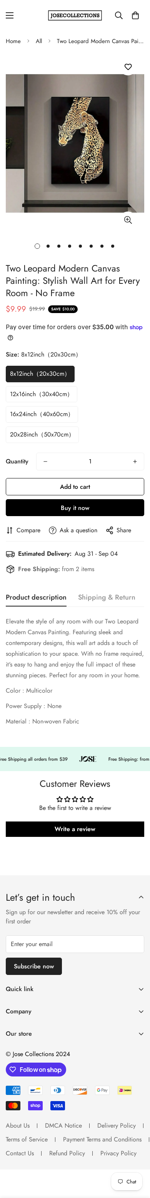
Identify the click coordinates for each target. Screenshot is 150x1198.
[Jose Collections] (75, 15)
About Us (18, 1125)
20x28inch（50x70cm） (42, 434)
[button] (135, 15)
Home (13, 41)
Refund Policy (67, 1153)
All (39, 41)
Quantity (17, 461)
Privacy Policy (118, 1153)
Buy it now (75, 507)
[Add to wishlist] (128, 66)
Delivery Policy (116, 1125)
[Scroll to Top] (136, 1157)
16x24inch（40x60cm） (42, 414)
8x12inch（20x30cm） (40, 373)
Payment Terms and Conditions (102, 1139)
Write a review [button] (75, 829)
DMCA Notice (63, 1125)
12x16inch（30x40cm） (41, 394)
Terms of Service (27, 1139)
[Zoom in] (128, 220)
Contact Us (20, 1153)
